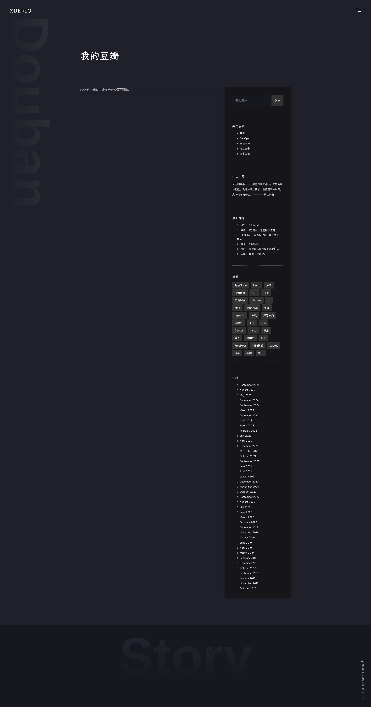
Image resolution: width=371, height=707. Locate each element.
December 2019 (249, 527)
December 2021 (249, 446)
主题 (254, 315)
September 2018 (249, 573)
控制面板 (240, 292)
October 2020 (248, 491)
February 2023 (248, 430)
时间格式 (257, 345)
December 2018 (249, 563)
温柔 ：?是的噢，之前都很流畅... (259, 230)
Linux (256, 285)
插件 (249, 353)
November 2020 (249, 486)
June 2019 (246, 542)
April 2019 (246, 547)
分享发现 (245, 153)
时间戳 (250, 338)
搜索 (277, 100)
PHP (266, 292)
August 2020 (247, 501)
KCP (254, 292)
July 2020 (245, 506)
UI (269, 300)
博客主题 (268, 315)
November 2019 (249, 532)
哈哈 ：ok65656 (250, 225)
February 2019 (248, 558)
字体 (266, 307)
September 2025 (250, 384)
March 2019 (247, 552)
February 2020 (248, 522)
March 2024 (247, 410)
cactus (274, 345)
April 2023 (246, 420)
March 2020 (247, 517)
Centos (239, 330)
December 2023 (249, 415)
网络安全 (245, 148)
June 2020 (246, 512)
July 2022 (245, 435)
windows (252, 307)
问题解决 (240, 300)
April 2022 (246, 440)
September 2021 (249, 461)
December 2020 (249, 481)
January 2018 (247, 578)
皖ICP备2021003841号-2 (185, 695)
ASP (263, 338)
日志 (266, 330)
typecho (240, 315)
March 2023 (247, 425)
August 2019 (247, 537)
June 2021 (246, 466)
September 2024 (250, 405)
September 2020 (250, 496)
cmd (237, 307)
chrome (256, 300)
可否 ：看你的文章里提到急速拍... (260, 248)
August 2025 (247, 390)
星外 (237, 338)
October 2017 (248, 588)
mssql (253, 330)
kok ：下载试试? (250, 243)
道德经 (239, 322)
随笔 (242, 133)
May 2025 (246, 395)
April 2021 (246, 471)
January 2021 (247, 476)
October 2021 (248, 456)
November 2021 (249, 451)
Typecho (245, 143)
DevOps (244, 138)
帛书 (251, 322)
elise (362, 667)
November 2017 (249, 583)
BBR (263, 322)
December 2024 (249, 400)
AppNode (241, 285)
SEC (260, 353)
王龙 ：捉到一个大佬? (253, 253)
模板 (237, 353)
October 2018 (248, 568)
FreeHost (240, 345)
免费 (269, 285)
